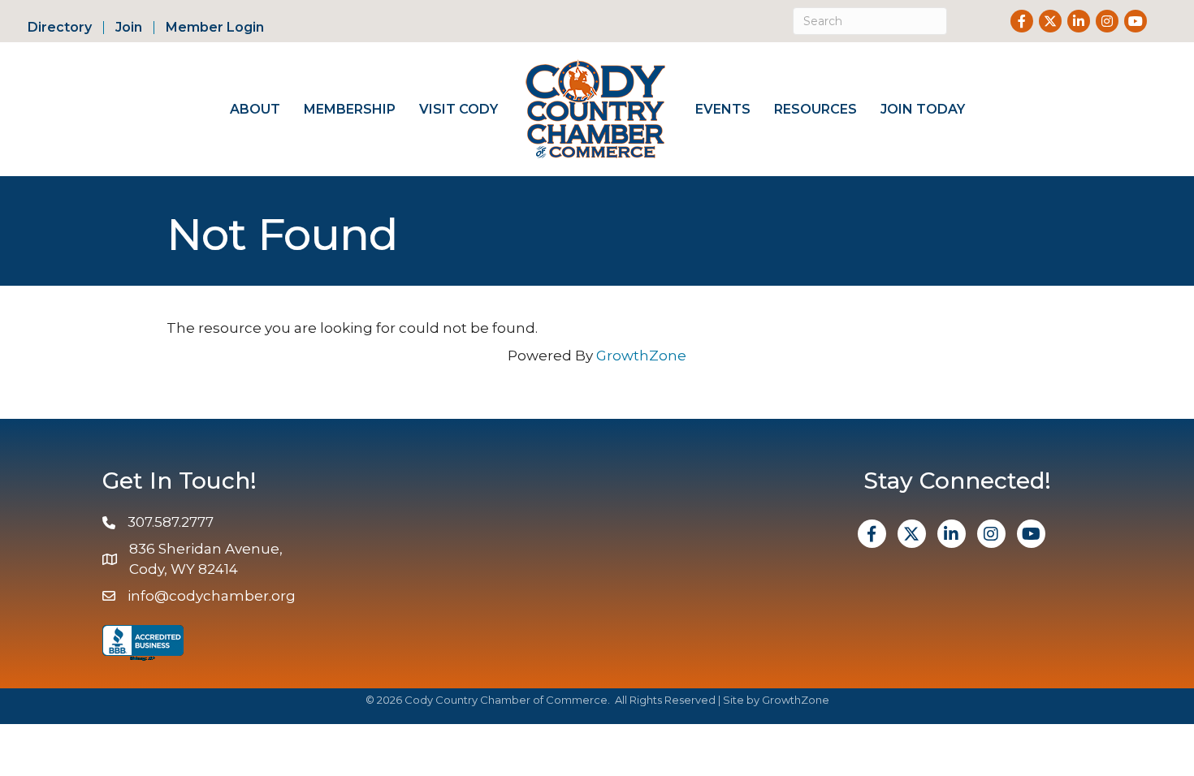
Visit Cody (458, 109)
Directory (60, 27)
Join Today (922, 109)
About (255, 109)
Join (128, 27)
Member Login (215, 27)
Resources (815, 109)
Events (723, 109)
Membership (350, 109)
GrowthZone (641, 355)
